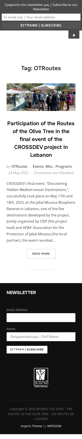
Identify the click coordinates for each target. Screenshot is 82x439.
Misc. (49, 166)
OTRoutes (19, 166)
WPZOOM (54, 426)
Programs (64, 166)
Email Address (17, 310)
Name (11, 329)
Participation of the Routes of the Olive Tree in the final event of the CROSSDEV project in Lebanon (40, 139)
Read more (44, 252)
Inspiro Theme (31, 426)
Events (38, 166)
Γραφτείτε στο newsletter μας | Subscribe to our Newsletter (41, 6)
